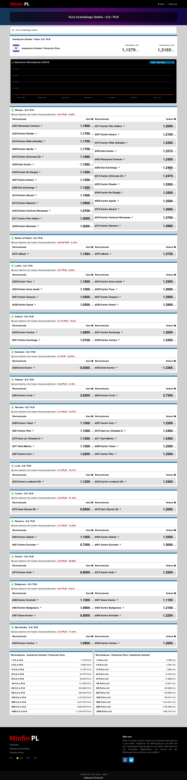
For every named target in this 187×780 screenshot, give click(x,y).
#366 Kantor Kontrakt (24, 600)
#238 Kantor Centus (23, 332)
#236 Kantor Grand (23, 304)
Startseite (14, 744)
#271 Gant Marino (22, 446)
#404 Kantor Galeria (23, 537)
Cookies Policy (17, 752)
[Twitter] (131, 759)
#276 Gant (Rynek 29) (24, 509)
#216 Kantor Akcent (23, 195)
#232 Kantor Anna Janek (26, 289)
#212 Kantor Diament (24, 203)
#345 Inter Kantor (22, 164)
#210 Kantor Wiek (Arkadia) (27, 141)
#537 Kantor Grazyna (24, 297)
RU (29, 757)
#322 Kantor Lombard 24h (27, 481)
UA (35, 757)
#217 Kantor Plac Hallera (26, 218)
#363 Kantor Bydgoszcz (25, 607)
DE (21, 757)
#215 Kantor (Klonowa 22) (26, 156)
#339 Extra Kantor (22, 367)
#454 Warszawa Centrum (26, 125)
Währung (173, 4)
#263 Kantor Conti (22, 395)
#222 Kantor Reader (23, 133)
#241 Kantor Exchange (25, 340)
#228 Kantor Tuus (22, 281)
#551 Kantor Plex (22, 430)
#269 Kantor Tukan (23, 423)
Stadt (162, 4)
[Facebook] (125, 759)
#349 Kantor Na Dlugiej (25, 172)
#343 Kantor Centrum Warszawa (30, 210)
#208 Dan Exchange (23, 187)
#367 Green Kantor (23, 615)
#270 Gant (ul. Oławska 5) (26, 438)
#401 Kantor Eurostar (24, 544)
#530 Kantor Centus (23, 643)
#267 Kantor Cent (22, 454)
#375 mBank (19, 253)
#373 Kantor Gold (22, 572)
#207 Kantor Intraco (23, 179)
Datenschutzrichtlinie (20, 748)
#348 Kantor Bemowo (24, 226)
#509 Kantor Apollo (23, 149)
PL (11, 757)
